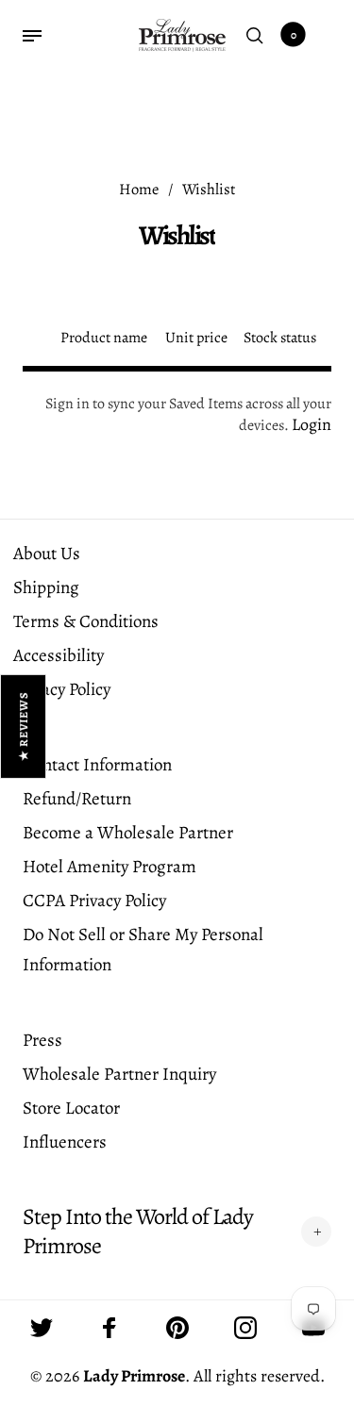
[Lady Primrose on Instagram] (245, 1327)
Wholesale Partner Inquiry (119, 1074)
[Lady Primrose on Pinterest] (177, 1327)
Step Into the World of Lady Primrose (138, 1231)
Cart (293, 34)
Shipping (46, 587)
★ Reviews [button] (23, 725)
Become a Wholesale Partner (128, 832)
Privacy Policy (61, 689)
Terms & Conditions (86, 621)
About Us (46, 553)
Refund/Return (77, 798)
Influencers (65, 1142)
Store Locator (71, 1108)
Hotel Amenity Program (109, 866)
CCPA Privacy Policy (94, 900)
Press (42, 1040)
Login (311, 424)
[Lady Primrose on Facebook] (109, 1327)
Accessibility (58, 655)
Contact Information (97, 765)
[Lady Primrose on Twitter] (41, 1327)
